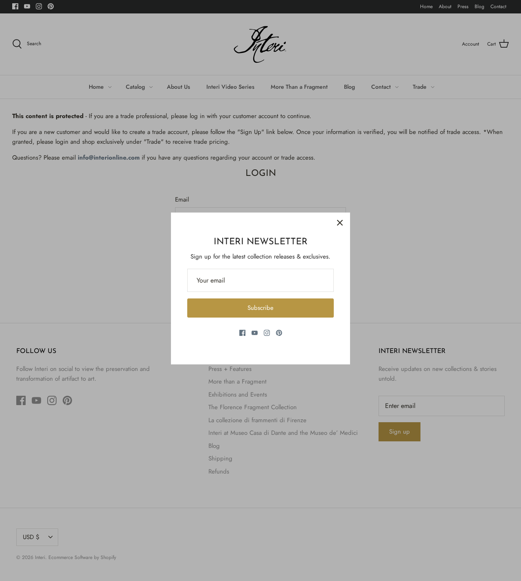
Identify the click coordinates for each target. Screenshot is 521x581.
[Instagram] (267, 333)
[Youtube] (255, 333)
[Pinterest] (279, 333)
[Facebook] (242, 333)
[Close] (340, 223)
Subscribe (260, 307)
